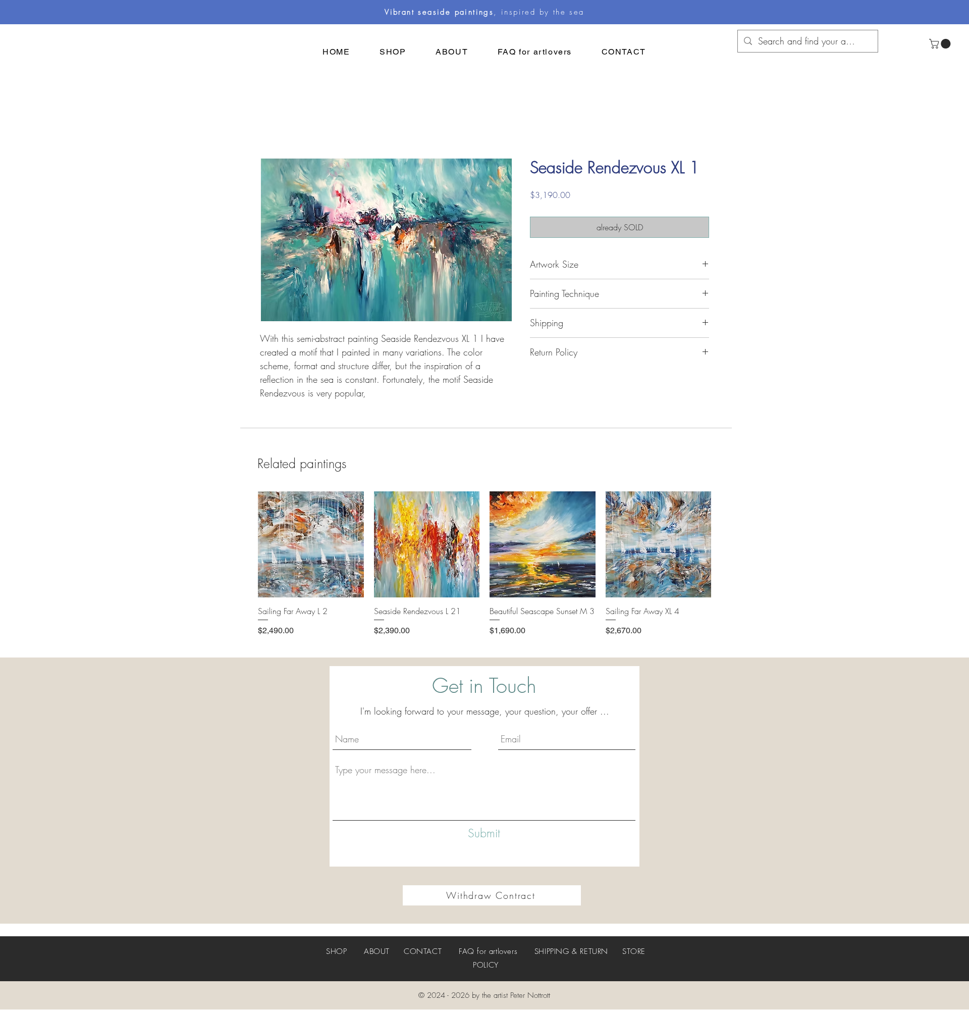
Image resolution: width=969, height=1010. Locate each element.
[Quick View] (311, 544)
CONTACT (423, 951)
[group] (484, 569)
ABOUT (377, 951)
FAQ (466, 951)
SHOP (336, 951)
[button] (941, 43)
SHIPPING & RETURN (571, 951)
